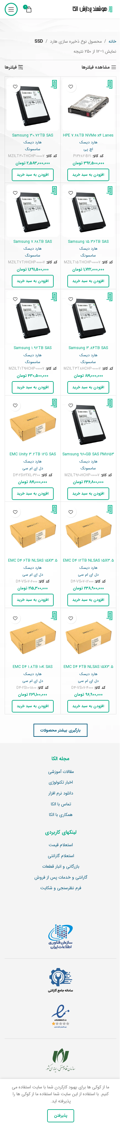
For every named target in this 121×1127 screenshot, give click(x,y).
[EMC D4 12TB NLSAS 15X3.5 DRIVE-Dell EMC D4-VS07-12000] (88, 529)
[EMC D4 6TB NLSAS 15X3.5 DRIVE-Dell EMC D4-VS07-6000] (33, 529)
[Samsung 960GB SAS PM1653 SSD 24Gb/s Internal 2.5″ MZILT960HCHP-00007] (88, 423)
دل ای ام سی (32, 468)
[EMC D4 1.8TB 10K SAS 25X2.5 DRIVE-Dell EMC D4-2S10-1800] (33, 636)
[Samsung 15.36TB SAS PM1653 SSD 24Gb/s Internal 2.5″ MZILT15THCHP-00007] (88, 211)
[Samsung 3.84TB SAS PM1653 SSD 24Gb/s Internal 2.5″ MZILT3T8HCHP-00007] (88, 317)
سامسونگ (32, 149)
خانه (112, 41)
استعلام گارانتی (61, 856)
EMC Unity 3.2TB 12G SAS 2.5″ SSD (33, 457)
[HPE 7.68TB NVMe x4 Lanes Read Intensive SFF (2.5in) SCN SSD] (88, 104)
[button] (88, 175)
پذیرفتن (60, 1115)
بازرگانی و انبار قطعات (60, 867)
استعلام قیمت (61, 845)
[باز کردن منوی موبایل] (11, 9)
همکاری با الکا (61, 815)
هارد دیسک (88, 142)
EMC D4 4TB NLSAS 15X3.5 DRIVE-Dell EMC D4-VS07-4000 (88, 670)
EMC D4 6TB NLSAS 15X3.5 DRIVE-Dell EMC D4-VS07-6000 (33, 563)
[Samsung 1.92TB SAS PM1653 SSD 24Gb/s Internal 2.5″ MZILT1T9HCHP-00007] (33, 317)
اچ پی (88, 149)
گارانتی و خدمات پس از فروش (60, 878)
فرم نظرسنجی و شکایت (60, 888)
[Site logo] (91, 9)
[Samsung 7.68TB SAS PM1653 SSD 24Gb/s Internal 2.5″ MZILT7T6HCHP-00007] (33, 211)
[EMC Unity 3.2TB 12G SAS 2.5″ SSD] (33, 423)
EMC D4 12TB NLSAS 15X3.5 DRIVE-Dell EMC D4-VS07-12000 (88, 563)
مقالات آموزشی (61, 772)
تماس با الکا (61, 804)
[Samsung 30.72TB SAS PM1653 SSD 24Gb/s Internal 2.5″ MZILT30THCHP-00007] (33, 104)
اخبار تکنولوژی (61, 782)
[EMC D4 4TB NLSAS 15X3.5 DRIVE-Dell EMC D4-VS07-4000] (88, 636)
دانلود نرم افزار (60, 793)
